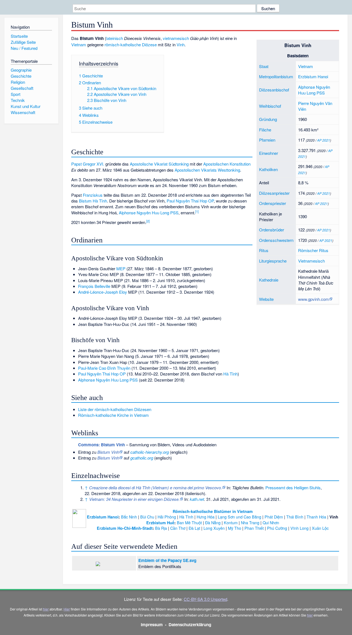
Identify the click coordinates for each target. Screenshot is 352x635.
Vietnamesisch (311, 261)
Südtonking (179, 164)
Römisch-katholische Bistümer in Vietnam (213, 511)
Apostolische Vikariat (148, 164)
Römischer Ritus (313, 250)
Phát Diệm (274, 517)
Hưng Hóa (206, 517)
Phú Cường (277, 528)
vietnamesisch (176, 38)
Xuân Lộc (320, 528)
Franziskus (93, 195)
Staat (263, 66)
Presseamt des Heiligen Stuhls (293, 487)
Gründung (268, 119)
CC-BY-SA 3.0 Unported (205, 599)
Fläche (265, 130)
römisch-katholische (123, 44)
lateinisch (114, 38)
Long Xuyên (214, 528)
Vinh (181, 44)
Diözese (149, 44)
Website (266, 299)
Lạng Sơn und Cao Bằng (239, 517)
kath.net (197, 499)
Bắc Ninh (129, 517)
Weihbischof (270, 106)
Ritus (263, 250)
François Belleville (94, 286)
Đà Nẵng (213, 522)
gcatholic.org (141, 458)
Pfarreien (267, 140)
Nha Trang (250, 522)
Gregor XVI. (93, 164)
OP (211, 201)
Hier (67, 609)
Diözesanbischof (274, 90)
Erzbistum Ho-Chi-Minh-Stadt (125, 528)
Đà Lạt (194, 528)
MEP (120, 268)
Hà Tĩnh (230, 374)
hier (46, 609)
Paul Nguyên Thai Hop (187, 201)
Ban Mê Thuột (189, 522)
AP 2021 (323, 140)
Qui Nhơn (271, 522)
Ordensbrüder (271, 230)
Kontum (231, 522)
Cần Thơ (177, 528)
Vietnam (305, 66)
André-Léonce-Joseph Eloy (102, 292)
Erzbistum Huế (160, 522)
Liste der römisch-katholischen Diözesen (114, 409)
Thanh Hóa (316, 517)
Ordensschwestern (276, 240)
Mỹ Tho (234, 528)
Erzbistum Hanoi (313, 76)
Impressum (152, 625)
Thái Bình (294, 517)
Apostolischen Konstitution (227, 164)
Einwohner (268, 153)
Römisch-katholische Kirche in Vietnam (113, 415)
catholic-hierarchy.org (149, 452)
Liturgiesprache (273, 261)
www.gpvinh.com (313, 299)
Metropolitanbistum (276, 76)
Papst (76, 164)
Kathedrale (268, 280)
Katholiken (268, 169)
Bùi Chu (147, 517)
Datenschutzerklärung (190, 625)
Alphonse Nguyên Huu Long (314, 90)
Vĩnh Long (299, 528)
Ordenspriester (272, 203)
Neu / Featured (24, 48)
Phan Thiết (254, 528)
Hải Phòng (167, 517)
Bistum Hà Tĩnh (93, 201)
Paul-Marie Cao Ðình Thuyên (104, 368)
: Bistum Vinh (101, 445)
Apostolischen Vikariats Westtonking (207, 170)
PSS (321, 93)
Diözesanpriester (274, 193)
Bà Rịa (161, 528)
